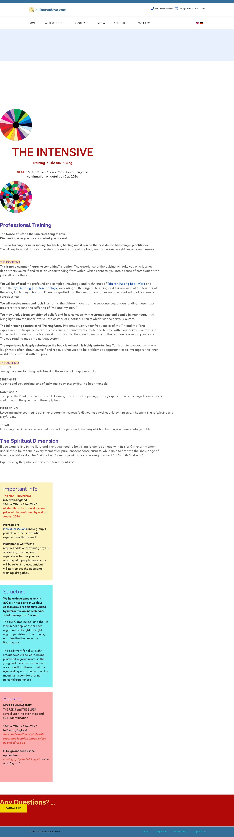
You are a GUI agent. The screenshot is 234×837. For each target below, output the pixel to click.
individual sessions (15, 529)
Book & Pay (144, 22)
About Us (79, 22)
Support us (199, 831)
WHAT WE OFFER (53, 22)
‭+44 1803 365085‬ (164, 8)
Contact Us (13, 808)
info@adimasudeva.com (192, 8)
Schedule (119, 22)
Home (32, 22)
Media (101, 22)
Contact (146, 831)
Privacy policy (180, 831)
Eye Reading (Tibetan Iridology (35, 288)
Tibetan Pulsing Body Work (126, 283)
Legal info (161, 831)
